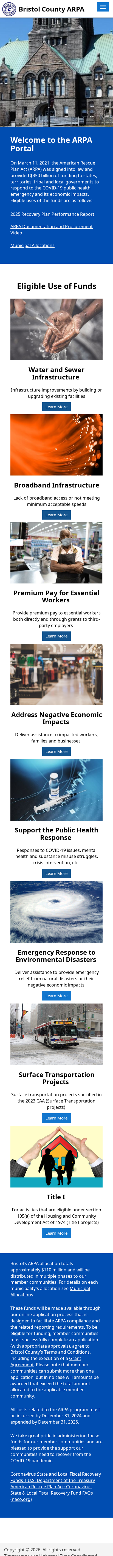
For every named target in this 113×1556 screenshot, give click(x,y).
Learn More (56, 406)
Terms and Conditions (67, 1352)
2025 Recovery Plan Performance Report (52, 214)
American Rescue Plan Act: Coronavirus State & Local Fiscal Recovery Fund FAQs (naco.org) (51, 1493)
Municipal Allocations (32, 245)
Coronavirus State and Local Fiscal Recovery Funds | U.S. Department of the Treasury (55, 1477)
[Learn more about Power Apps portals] (56, 76)
